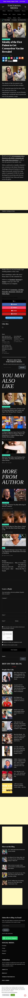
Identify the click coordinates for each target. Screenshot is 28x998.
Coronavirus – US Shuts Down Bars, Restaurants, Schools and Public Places (13, 291)
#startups (9, 17)
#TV (10, 14)
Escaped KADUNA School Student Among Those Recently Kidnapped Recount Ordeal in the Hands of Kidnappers (20, 688)
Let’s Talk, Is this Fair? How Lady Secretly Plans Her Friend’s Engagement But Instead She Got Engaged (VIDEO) (19, 750)
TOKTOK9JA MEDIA (14, 7)
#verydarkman (17, 10)
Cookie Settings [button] (6, 994)
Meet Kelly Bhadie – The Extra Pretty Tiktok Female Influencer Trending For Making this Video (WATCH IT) (19, 737)
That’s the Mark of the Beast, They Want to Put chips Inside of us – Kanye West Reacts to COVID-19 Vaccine (7, 348)
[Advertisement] (14, 112)
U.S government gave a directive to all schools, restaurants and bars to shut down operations (13, 158)
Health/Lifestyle (6, 39)
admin (11, 55)
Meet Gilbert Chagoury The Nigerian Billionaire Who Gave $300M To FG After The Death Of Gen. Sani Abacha (20, 676)
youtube (15, 310)
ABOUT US (5, 969)
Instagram (18, 279)
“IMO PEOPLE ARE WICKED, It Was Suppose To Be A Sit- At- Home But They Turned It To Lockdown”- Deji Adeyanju (20, 725)
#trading (19, 14)
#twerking (5, 14)
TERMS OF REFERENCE (8, 976)
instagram (15, 307)
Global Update (5, 502)
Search (3, 656)
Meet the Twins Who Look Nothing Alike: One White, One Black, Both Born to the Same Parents (13, 458)
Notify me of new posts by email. (10, 644)
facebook (15, 304)
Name (3, 615)
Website (16, 621)
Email (3, 621)
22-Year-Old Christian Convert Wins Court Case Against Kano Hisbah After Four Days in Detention (14, 551)
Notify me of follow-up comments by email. (12, 642)
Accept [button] (12, 994)
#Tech (24, 14)
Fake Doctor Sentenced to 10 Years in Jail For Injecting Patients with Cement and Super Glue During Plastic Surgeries (13, 410)
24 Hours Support (11, 938)
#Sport (19, 17)
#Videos (4, 10)
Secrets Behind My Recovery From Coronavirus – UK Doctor (19, 337)
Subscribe (22, 367)
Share (10, 61)
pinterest (15, 313)
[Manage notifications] (25, 995)
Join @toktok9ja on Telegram (14, 317)
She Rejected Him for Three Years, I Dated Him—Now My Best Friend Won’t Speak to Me (14, 528)
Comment (4, 598)
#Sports (14, 17)
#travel (14, 14)
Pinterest (4, 953)
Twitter (4, 281)
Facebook (12, 279)
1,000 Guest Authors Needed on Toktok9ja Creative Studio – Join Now (20, 785)
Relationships (5, 524)
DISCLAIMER (5, 980)
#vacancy (23, 10)
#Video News (10, 10)
